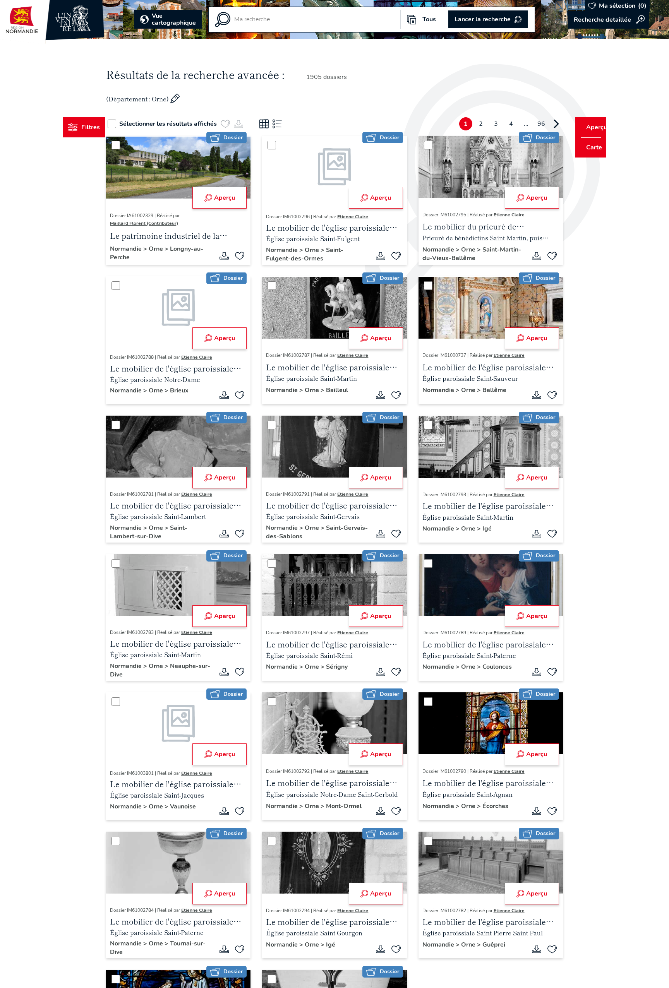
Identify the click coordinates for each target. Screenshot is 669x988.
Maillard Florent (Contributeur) (159, 223)
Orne (171, 249)
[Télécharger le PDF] (229, 256)
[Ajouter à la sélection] (245, 256)
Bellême (489, 390)
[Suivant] (541, 123)
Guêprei (488, 944)
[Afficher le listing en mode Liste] (291, 123)
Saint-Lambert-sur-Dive (163, 532)
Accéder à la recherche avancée (608, 20)
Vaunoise (198, 806)
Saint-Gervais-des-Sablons (309, 532)
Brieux (194, 390)
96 (526, 124)
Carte (589, 147)
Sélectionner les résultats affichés (182, 124)
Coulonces (492, 667)
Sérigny (342, 667)
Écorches (490, 806)
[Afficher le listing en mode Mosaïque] (278, 123)
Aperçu (229, 197)
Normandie (141, 249)
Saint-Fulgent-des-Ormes (309, 254)
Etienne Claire (357, 217)
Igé (482, 528)
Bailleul (342, 390)
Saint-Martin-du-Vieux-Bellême (456, 253)
